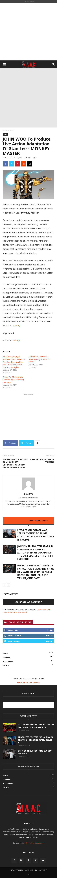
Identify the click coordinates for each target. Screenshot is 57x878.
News (12, 130)
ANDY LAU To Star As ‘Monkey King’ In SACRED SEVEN (39, 359)
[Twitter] (11, 163)
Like (50, 630)
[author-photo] (28, 490)
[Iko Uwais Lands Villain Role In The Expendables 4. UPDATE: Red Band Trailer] (9, 727)
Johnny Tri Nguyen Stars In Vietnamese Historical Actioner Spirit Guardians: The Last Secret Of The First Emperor (35, 552)
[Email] (29, 163)
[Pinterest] (17, 163)
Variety (16, 325)
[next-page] (8, 585)
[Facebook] (5, 163)
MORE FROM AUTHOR (38, 520)
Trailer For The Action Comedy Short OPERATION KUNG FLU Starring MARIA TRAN (15, 463)
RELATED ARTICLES (17, 520)
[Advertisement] (28, 31)
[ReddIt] (23, 163)
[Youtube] (42, 860)
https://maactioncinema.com (28, 498)
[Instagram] (21, 860)
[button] (4, 64)
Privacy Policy (16, 870)
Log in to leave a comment (28, 602)
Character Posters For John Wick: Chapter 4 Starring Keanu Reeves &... (35, 740)
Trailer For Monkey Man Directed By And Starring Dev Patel (13, 380)
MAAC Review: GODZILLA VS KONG (42, 460)
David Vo (8, 158)
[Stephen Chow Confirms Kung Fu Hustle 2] (9, 754)
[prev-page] (4, 585)
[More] (37, 443)
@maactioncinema (28, 682)
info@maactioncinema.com (33, 843)
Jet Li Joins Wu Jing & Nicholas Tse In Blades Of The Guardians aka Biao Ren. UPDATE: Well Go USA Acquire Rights (14, 362)
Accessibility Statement (36, 870)
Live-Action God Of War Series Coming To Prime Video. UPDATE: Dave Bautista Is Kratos (35, 535)
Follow (49, 636)
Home (5, 130)
